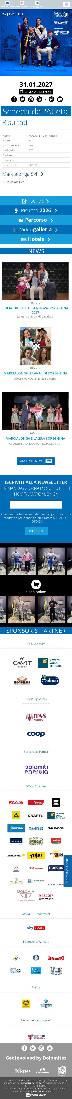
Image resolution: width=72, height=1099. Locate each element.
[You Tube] (39, 99)
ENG (12, 14)
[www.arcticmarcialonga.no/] (46, 1008)
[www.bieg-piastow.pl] (26, 1008)
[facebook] (14, 99)
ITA (4, 14)
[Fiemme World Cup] (56, 975)
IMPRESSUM (38, 1091)
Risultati (35, 210)
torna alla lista (15, 182)
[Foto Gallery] (51, 99)
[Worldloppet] (62, 23)
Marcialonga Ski (20, 173)
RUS (20, 14)
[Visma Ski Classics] (62, 15)
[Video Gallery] (60, 99)
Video (35, 229)
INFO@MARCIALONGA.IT (32, 1083)
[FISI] (36, 962)
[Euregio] (62, 31)
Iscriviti (36, 200)
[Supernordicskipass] (16, 975)
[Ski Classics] (36, 975)
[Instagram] (31, 99)
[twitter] (22, 99)
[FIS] (36, 930)
